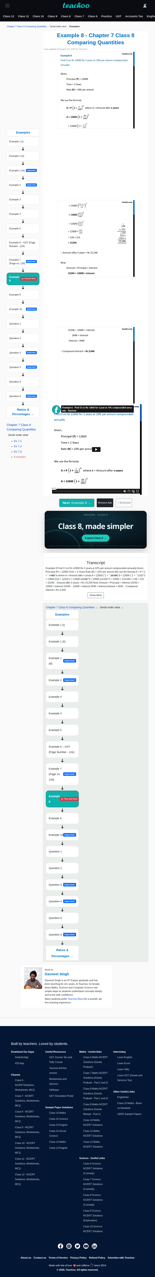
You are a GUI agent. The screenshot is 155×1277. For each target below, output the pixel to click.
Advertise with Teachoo (121, 1257)
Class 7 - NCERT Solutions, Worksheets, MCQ (27, 1101)
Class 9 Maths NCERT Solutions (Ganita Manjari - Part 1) (95, 1109)
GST (118, 16)
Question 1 (15, 323)
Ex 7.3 (18, 451)
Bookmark (124, 502)
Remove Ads (105, 502)
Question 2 (15, 338)
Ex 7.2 (18, 446)
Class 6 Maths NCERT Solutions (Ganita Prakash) (95, 1062)
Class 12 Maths (57, 1142)
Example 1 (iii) (22, 170)
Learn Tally (123, 1069)
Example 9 (15, 294)
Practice (106, 16)
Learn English (124, 1057)
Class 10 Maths (57, 1113)
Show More (96, 595)
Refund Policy (97, 1257)
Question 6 (22, 396)
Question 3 (22, 352)
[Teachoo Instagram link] (69, 1246)
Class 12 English (58, 1148)
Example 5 (15, 228)
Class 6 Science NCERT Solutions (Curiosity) (93, 1168)
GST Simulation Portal (61, 1096)
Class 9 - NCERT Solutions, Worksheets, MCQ (27, 1132)
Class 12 (8, 16)
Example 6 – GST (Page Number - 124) (22, 244)
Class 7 (79, 16)
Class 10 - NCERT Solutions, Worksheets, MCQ (27, 1148)
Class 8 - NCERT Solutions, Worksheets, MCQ (27, 1116)
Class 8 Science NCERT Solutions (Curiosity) (93, 1200)
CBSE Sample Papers (129, 1114)
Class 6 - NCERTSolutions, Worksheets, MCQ (25, 1085)
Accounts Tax (134, 16)
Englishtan (123, 1097)
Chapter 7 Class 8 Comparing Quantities (27, 26)
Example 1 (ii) (16, 156)
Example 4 (15, 214)
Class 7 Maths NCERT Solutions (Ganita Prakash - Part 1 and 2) (95, 1078)
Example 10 (22, 309)
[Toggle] (8, 5)
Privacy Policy (78, 1257)
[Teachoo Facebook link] (61, 1246)
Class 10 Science (58, 1119)
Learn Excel (123, 1063)
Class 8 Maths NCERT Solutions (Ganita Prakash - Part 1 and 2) (95, 1093)
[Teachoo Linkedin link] (94, 1246)
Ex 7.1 (18, 441)
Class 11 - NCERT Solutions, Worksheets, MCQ (27, 1163)
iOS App (19, 1063)
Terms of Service (58, 1257)
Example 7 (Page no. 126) (22, 262)
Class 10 (38, 16)
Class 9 (52, 16)
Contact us (40, 1257)
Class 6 (92, 16)
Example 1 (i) (16, 141)
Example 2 (22, 185)
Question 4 (22, 367)
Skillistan (54, 1090)
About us (26, 1257)
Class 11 (23, 16)
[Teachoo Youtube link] (86, 1246)
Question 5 (15, 381)
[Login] (144, 5)
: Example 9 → (77, 502)
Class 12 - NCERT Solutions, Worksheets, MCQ (27, 1179)
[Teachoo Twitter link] (78, 1246)
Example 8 (22, 279)
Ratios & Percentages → (23, 412)
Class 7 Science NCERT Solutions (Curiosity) (93, 1184)
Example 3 (15, 199)
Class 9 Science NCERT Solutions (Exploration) (93, 1215)
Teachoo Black (76, 999)
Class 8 (66, 16)
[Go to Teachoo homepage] (76, 6)
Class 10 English (58, 1125)
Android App (21, 1057)
